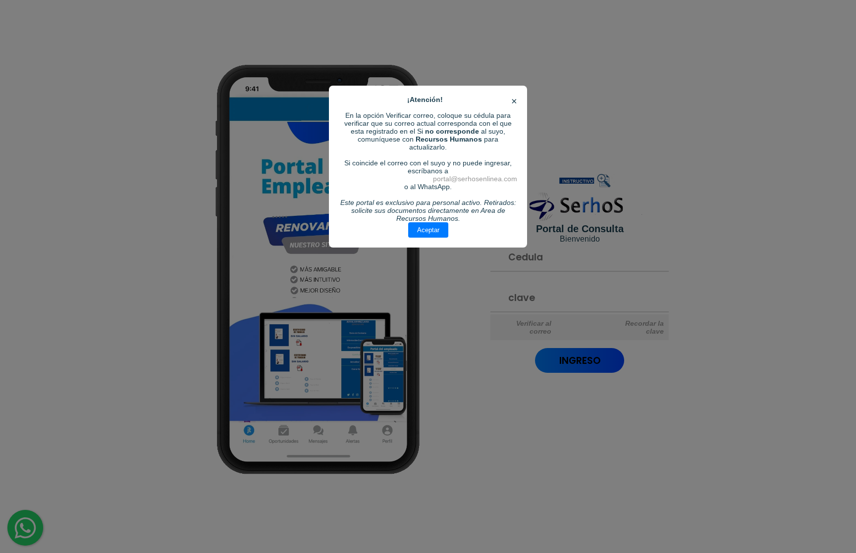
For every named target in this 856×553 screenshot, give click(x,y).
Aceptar (428, 230)
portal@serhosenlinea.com (475, 179)
